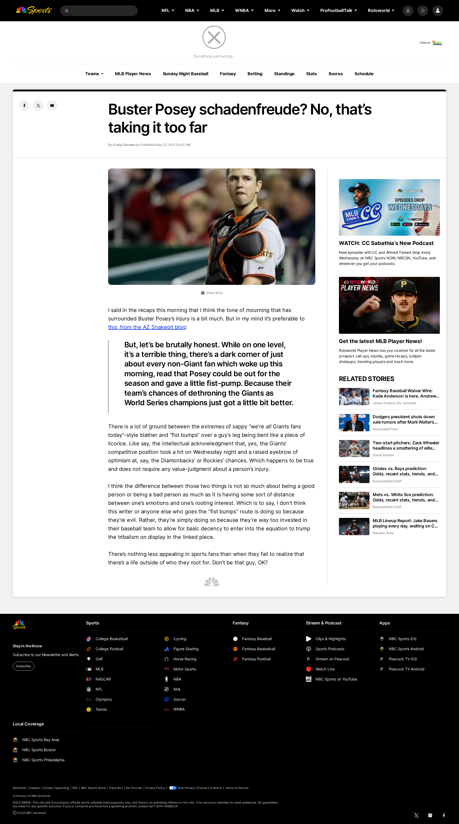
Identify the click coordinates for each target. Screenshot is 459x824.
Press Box (116, 788)
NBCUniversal (40, 796)
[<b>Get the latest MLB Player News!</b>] (389, 305)
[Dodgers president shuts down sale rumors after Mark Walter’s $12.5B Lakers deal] (354, 422)
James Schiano (384, 403)
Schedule (364, 73)
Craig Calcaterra (125, 145)
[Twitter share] (38, 105)
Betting (255, 73)
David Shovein (383, 455)
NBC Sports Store (93, 788)
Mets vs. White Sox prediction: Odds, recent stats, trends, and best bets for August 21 (404, 497)
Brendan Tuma (383, 533)
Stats (311, 73)
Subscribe (23, 666)
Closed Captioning (56, 788)
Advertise (19, 788)
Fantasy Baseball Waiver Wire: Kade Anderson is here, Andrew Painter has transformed (404, 393)
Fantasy (228, 73)
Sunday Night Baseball (185, 73)
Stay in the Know (27, 646)
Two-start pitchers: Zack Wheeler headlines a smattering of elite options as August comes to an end (406, 445)
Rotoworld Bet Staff (387, 481)
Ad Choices (134, 788)
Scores (336, 73)
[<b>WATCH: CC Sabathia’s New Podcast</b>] (389, 207)
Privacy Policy (155, 788)
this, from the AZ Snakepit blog (147, 327)
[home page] (34, 11)
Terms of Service (237, 788)
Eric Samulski (406, 403)
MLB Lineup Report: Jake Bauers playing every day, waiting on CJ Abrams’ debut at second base (405, 523)
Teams (92, 73)
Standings (284, 73)
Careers (34, 788)
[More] (408, 10)
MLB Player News (133, 73)
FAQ (75, 788)
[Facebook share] (24, 105)
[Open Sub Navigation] (173, 10)
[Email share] (52, 105)
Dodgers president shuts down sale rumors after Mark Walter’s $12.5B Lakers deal (404, 419)
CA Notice (215, 788)
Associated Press (385, 429)
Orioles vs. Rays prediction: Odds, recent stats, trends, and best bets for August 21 (404, 471)
